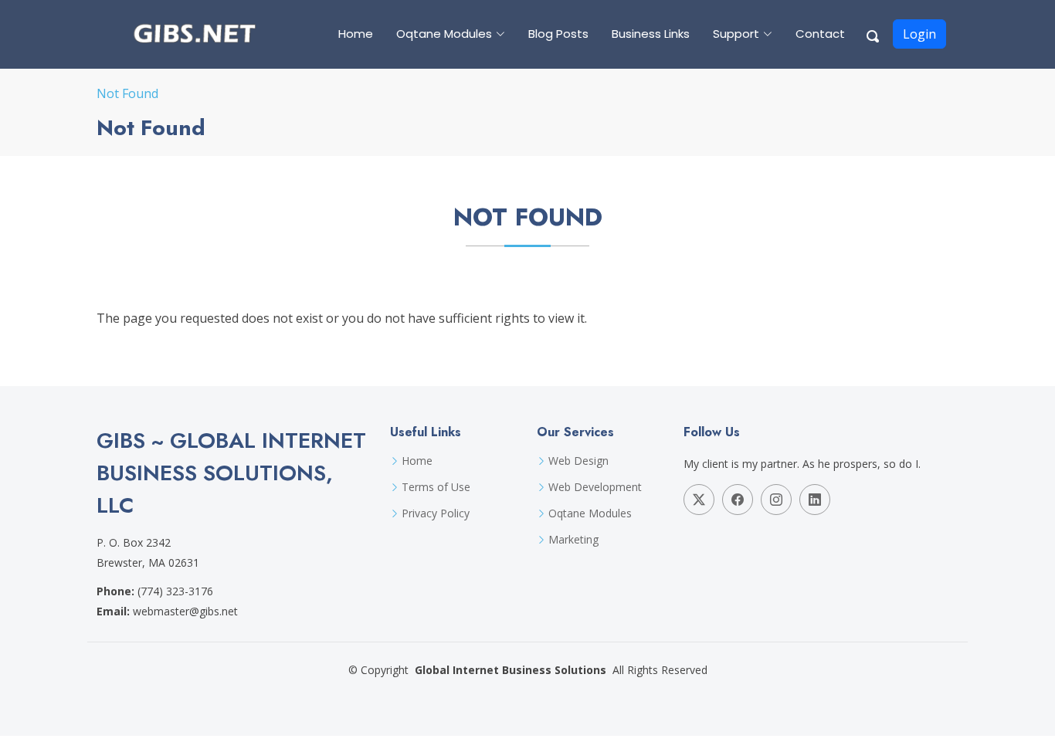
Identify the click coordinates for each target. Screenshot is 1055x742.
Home (355, 33)
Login (919, 33)
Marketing (573, 539)
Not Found (127, 93)
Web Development (595, 487)
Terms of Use (436, 487)
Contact (820, 33)
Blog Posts (558, 33)
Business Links (651, 33)
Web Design (578, 461)
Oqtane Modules (590, 513)
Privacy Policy (436, 513)
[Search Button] (873, 34)
